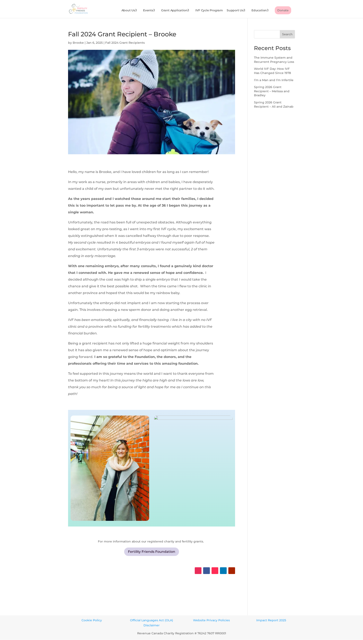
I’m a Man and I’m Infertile (273, 80)
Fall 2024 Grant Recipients (125, 43)
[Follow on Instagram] (198, 570)
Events (148, 10)
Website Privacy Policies (211, 620)
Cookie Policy (92, 620)
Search (287, 34)
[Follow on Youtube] (231, 570)
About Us (128, 10)
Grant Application (174, 10)
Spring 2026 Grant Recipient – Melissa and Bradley (271, 91)
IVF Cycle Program (209, 10)
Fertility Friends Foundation (151, 552)
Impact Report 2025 (271, 620)
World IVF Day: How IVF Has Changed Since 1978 (272, 71)
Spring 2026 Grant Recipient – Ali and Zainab (273, 104)
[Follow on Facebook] (206, 570)
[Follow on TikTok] (215, 570)
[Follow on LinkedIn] (223, 570)
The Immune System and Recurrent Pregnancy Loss (274, 60)
